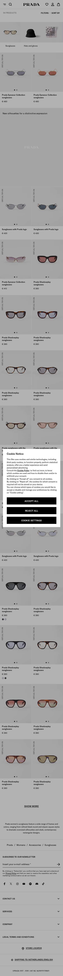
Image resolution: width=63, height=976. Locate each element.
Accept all (31, 501)
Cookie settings (31, 520)
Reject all (31, 510)
